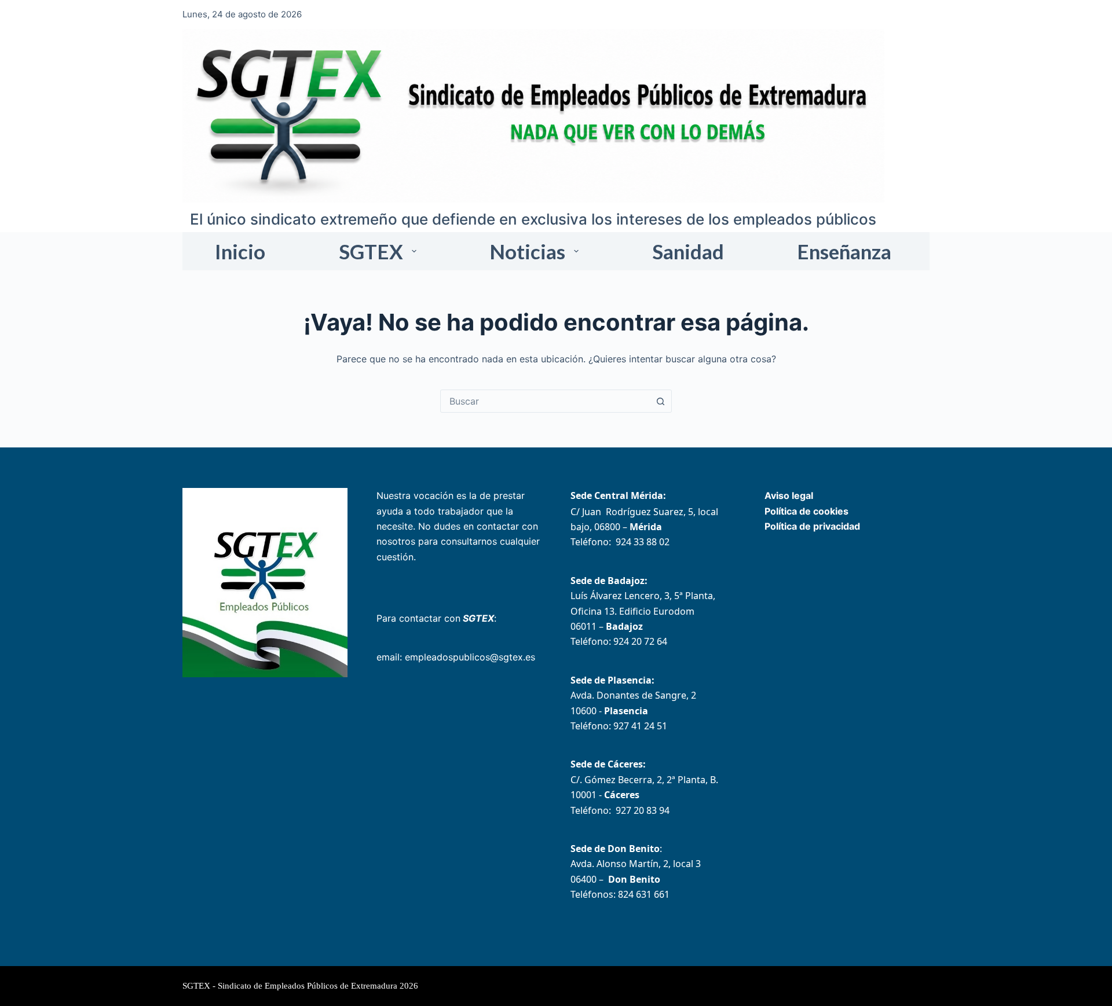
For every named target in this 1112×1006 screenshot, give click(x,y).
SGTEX (371, 251)
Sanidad (688, 251)
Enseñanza (844, 251)
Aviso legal (789, 495)
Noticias (527, 251)
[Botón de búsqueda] (660, 401)
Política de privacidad (812, 526)
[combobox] (545, 401)
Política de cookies (806, 511)
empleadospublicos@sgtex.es (470, 657)
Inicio (240, 251)
